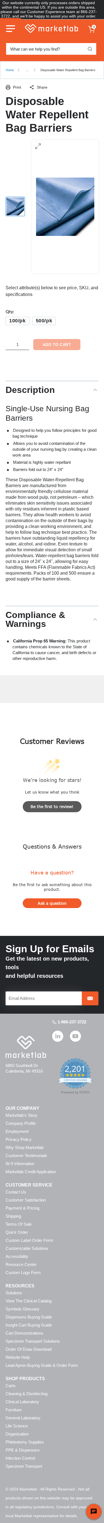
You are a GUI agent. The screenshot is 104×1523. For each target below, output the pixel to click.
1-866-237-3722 (72, 1022)
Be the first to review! (52, 806)
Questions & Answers (52, 846)
